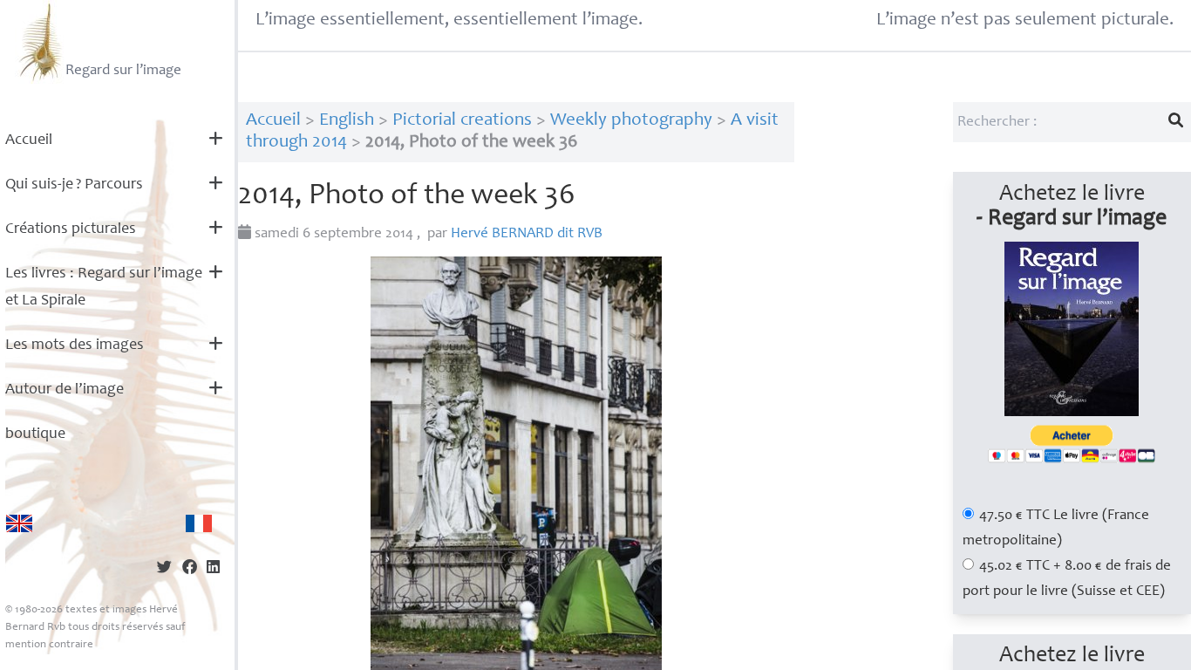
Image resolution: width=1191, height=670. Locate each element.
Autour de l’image (64, 390)
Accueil (28, 140)
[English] (19, 523)
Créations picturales (70, 229)
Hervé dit (526, 234)
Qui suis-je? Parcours (74, 185)
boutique (35, 434)
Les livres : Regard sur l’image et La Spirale (103, 287)
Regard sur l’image (123, 71)
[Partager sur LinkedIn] (213, 569)
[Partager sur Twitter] (164, 569)
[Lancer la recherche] (1176, 122)
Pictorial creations (462, 121)
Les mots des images (74, 345)
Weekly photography (631, 121)
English (346, 121)
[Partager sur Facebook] (189, 569)
